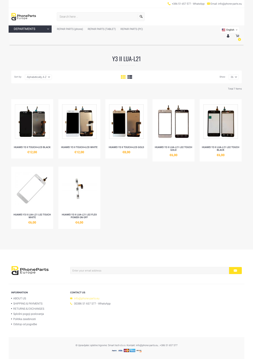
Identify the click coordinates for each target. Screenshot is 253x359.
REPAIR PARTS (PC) (131, 29)
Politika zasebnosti (24, 319)
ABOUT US (19, 298)
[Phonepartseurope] (30, 270)
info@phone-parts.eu (230, 3)
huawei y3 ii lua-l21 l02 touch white (32, 216)
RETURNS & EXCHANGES (28, 308)
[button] (229, 30)
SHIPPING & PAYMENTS (28, 303)
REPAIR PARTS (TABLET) (101, 29)
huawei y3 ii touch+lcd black (32, 147)
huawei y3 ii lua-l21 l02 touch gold (173, 149)
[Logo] (23, 16)
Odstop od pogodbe (25, 324)
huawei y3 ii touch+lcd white (79, 147)
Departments (24, 29)
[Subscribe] (235, 270)
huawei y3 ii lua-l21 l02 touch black (220, 149)
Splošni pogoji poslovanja (28, 314)
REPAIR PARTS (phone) (70, 29)
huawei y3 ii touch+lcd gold (126, 147)
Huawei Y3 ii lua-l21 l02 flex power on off (79, 216)
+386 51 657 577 (181, 3)
